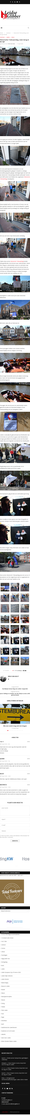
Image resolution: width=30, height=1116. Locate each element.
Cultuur (3, 951)
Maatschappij (4, 982)
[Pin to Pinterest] (18, 670)
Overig (3, 1003)
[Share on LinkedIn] (20, 670)
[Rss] (19, 2)
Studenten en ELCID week (8, 1031)
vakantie (3, 1034)
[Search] (28, 28)
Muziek (3, 989)
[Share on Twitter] (17, 670)
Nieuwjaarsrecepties (6, 996)
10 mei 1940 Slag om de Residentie (10, 934)
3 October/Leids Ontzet (7, 938)
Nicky (2, 774)
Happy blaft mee (5, 958)
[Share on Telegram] (23, 670)
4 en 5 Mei (4, 941)
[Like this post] (14, 670)
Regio (2, 1017)
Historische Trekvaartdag (16, 261)
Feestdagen (4, 955)
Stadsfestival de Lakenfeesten (9, 1027)
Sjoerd (3, 1058)
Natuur (3, 993)
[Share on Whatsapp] (22, 670)
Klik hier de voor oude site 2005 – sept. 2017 (11, 875)
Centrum (8, 33)
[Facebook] (10, 2)
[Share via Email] (25, 670)
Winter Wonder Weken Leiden (9, 1041)
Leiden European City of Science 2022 (11, 972)
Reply (28, 741)
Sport (2, 1024)
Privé (2, 1013)
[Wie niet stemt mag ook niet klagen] (15, 714)
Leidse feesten (5, 979)
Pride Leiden (4, 1010)
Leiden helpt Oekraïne (7, 976)
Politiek (3, 1007)
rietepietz (3, 785)
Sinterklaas (4, 1020)
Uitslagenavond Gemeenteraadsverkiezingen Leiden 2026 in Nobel (15, 1078)
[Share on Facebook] (15, 670)
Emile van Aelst (11, 43)
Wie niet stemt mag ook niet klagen (15, 726)
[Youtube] (17, 2)
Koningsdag (4, 962)
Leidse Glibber (5, 1112)
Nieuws (3, 1000)
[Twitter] (12, 2)
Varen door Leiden (6, 1038)
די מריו (2, 742)
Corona (3, 948)
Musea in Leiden (5, 986)
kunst (2, 965)
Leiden (3, 969)
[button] (1, 717)
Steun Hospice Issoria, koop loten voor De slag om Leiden (14, 1063)
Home (1, 33)
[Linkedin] (14, 2)
